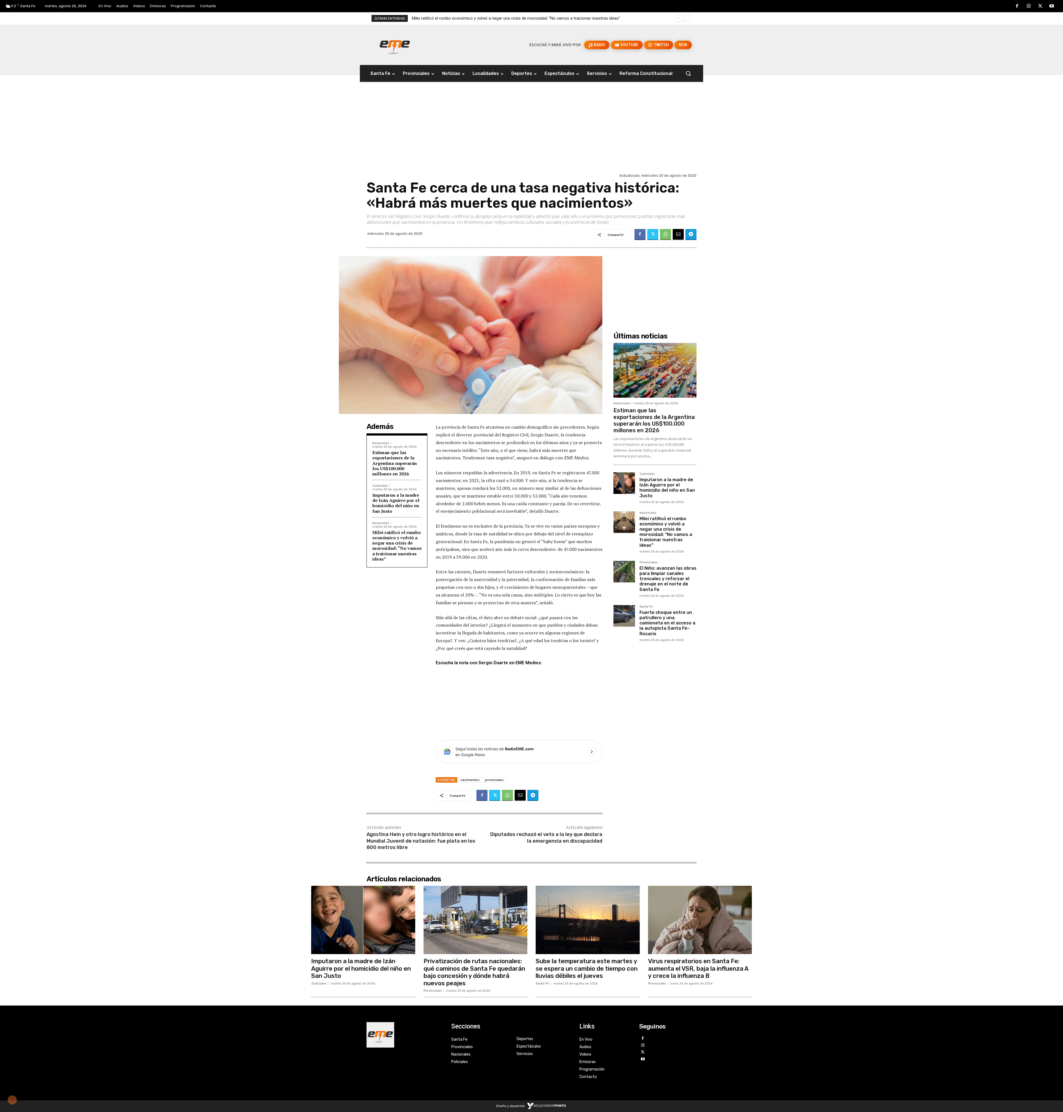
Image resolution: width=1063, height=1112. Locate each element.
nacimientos (470, 780)
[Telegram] (690, 234)
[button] (688, 73)
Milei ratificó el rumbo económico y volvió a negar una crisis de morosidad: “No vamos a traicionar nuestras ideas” (397, 545)
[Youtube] (1051, 6)
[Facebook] (1017, 6)
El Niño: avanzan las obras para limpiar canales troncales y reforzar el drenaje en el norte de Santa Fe (504, 18)
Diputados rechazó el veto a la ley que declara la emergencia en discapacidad (546, 837)
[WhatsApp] (665, 234)
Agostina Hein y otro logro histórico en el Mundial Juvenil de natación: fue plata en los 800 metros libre (421, 840)
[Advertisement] (531, 130)
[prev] (679, 18)
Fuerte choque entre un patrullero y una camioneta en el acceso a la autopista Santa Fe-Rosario (667, 623)
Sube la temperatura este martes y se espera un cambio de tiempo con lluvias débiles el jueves (587, 968)
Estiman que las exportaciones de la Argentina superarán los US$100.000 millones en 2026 (394, 463)
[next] (688, 18)
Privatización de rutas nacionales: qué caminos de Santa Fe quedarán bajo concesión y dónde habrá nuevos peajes (474, 972)
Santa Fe (646, 606)
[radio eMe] (405, 1035)
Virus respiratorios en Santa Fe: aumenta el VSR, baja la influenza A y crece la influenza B (698, 968)
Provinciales (648, 562)
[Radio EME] (395, 45)
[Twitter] (1040, 6)
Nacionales (380, 443)
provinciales (494, 780)
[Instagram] (1028, 6)
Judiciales (380, 485)
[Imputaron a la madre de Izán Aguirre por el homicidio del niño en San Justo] (624, 483)
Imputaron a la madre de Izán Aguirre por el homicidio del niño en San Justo (395, 503)
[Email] (678, 234)
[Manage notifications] (12, 1099)
